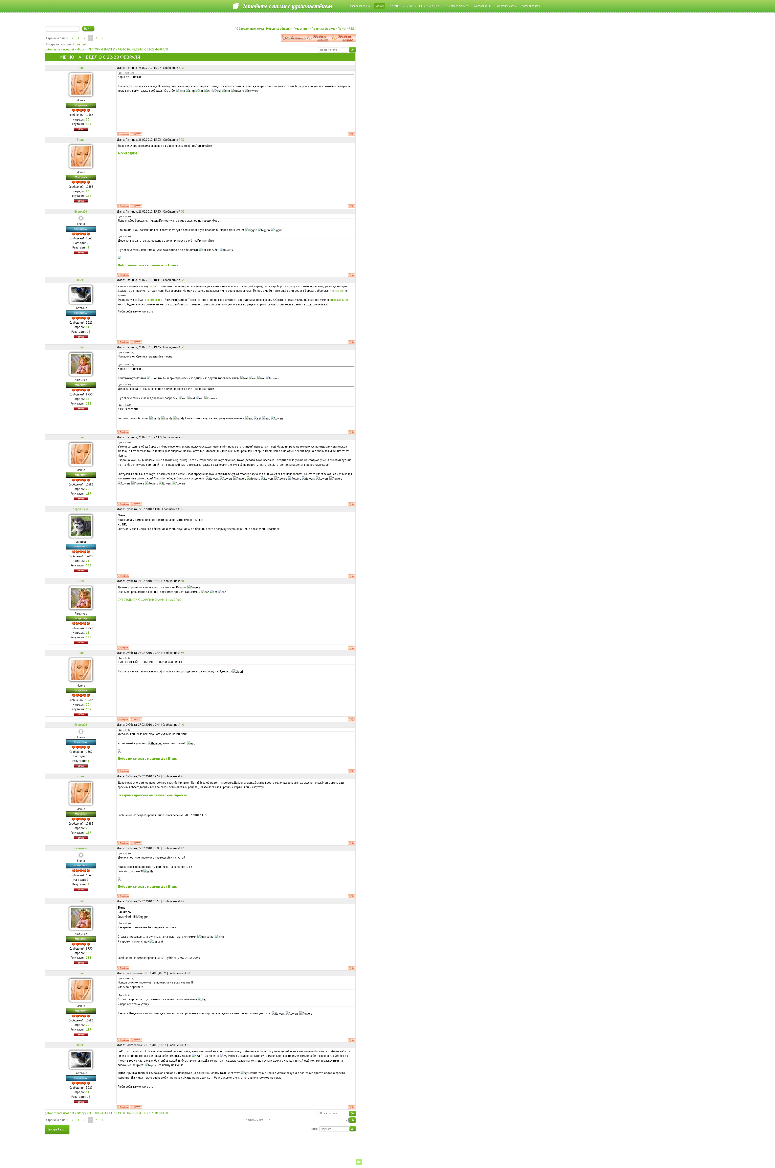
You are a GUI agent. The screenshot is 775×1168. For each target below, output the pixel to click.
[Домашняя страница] (136, 134)
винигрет (338, 291)
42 (182, 848)
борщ (152, 286)
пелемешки (152, 300)
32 (182, 140)
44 (188, 973)
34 (182, 280)
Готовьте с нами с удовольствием (287, 6)
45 (188, 1045)
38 (182, 581)
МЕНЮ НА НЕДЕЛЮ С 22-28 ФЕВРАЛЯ (143, 49)
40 (182, 725)
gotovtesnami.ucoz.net (59, 49)
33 (182, 211)
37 (182, 509)
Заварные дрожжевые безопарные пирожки (152, 795)
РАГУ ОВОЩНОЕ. (128, 153)
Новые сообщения (279, 28)
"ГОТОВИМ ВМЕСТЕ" (102, 49)
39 (182, 653)
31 (182, 68)
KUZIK (80, 280)
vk (359, 1162)
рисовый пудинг (340, 300)
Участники (301, 28)
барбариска (81, 509)
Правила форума (323, 28)
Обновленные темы (250, 28)
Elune (77, 44)
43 (182, 901)
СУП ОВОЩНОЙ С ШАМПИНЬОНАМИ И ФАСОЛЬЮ (150, 600)
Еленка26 (80, 211)
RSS (351, 28)
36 (182, 437)
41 (182, 776)
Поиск (342, 28)
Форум (81, 49)
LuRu (85, 44)
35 (182, 347)
